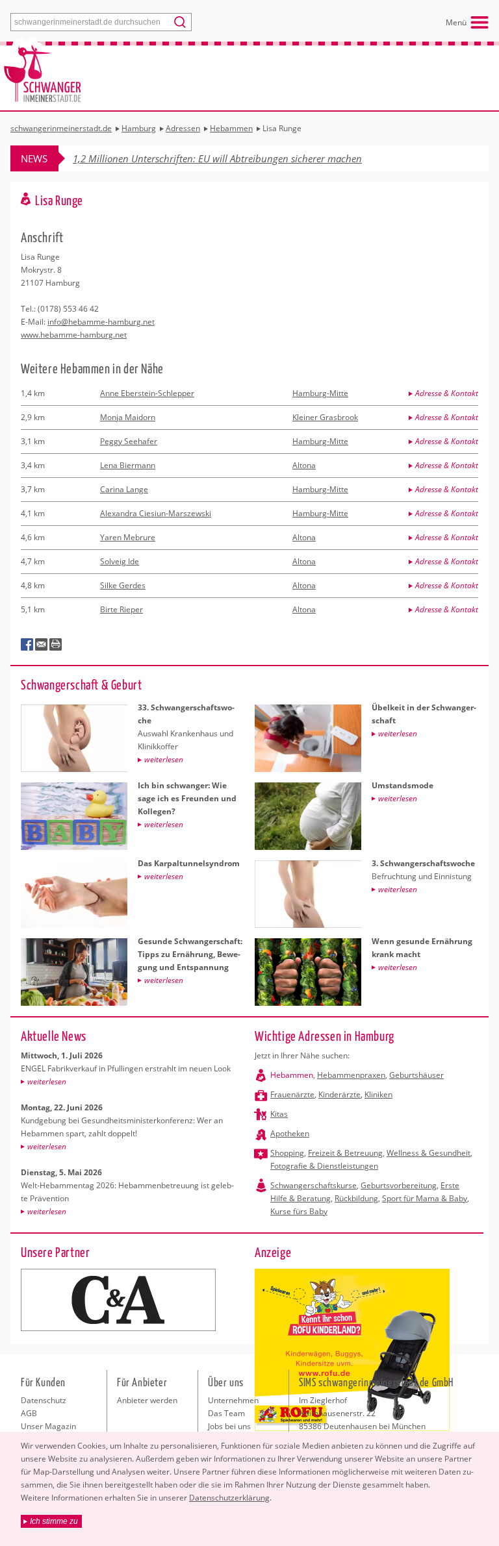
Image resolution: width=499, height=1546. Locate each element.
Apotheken (289, 1133)
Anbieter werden (147, 1400)
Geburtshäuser (416, 1074)
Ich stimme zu (54, 1521)
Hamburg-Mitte (320, 393)
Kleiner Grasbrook (325, 417)
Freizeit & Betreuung (345, 1152)
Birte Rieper (121, 609)
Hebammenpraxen (351, 1074)
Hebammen (291, 1074)
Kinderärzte (339, 1094)
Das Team (226, 1413)
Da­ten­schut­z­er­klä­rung (229, 1497)
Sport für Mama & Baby (424, 1198)
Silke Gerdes (123, 585)
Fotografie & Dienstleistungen (324, 1165)
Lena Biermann (127, 465)
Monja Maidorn (127, 417)
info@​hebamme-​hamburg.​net (101, 321)
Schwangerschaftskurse (313, 1185)
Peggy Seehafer (128, 441)
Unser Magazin (48, 1426)
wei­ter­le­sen (46, 1081)
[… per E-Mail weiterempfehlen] (41, 644)
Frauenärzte (292, 1094)
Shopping (287, 1152)
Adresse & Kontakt (446, 393)
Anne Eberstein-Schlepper (147, 393)
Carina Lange (124, 489)
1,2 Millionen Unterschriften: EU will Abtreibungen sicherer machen (217, 158)
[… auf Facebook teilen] (27, 644)
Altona (304, 465)
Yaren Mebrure (127, 537)
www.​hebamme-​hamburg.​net (74, 334)
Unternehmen (233, 1400)
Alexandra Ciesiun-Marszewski (155, 513)
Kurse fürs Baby (298, 1211)
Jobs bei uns (229, 1426)
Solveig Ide (119, 561)
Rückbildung (356, 1198)
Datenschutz (43, 1400)
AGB (29, 1413)
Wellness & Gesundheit (428, 1152)
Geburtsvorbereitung (399, 1185)
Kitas (279, 1113)
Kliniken (378, 1094)
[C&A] (118, 1300)
